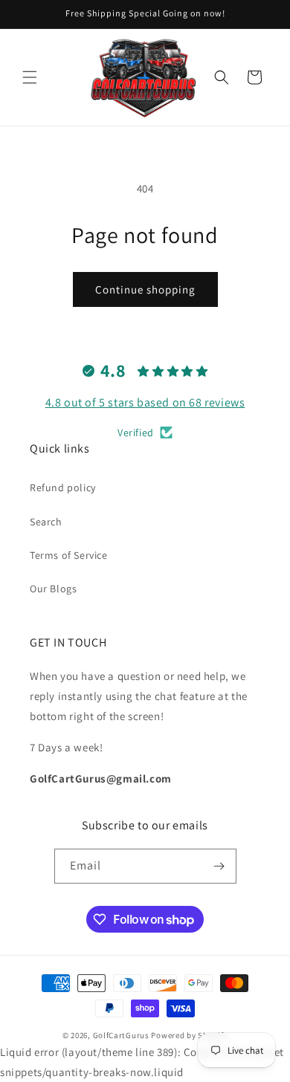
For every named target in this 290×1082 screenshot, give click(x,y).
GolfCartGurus (121, 1035)
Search (46, 521)
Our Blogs (53, 588)
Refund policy (63, 487)
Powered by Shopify (189, 1035)
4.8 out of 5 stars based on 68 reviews (145, 402)
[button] (29, 77)
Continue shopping (145, 289)
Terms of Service (69, 555)
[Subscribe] (219, 866)
